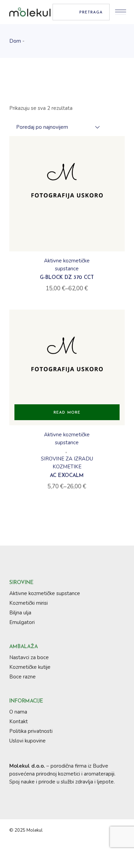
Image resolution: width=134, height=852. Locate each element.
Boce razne (22, 676)
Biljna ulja (20, 612)
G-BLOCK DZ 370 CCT (67, 277)
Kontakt (18, 721)
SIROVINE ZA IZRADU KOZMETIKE (67, 462)
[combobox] (54, 127)
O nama (18, 711)
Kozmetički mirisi (28, 603)
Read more (67, 413)
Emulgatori (22, 622)
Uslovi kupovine (27, 740)
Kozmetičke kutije (30, 667)
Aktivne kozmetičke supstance (67, 264)
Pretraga (91, 12)
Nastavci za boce (29, 657)
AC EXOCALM (67, 475)
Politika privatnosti (31, 731)
